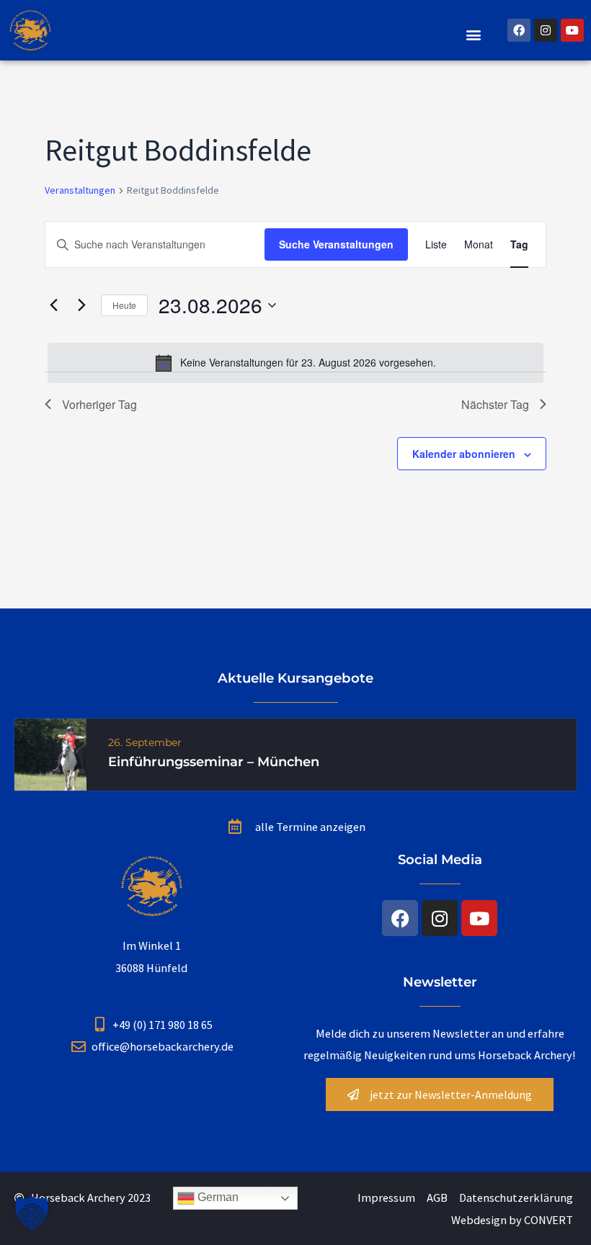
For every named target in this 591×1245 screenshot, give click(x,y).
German (217, 1198)
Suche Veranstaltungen (336, 244)
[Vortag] (53, 305)
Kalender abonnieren (463, 453)
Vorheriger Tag (99, 404)
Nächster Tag (495, 404)
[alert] (295, 363)
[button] (474, 34)
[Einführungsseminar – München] (50, 753)
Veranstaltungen (80, 190)
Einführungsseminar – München (213, 762)
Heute (124, 305)
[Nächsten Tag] (81, 305)
